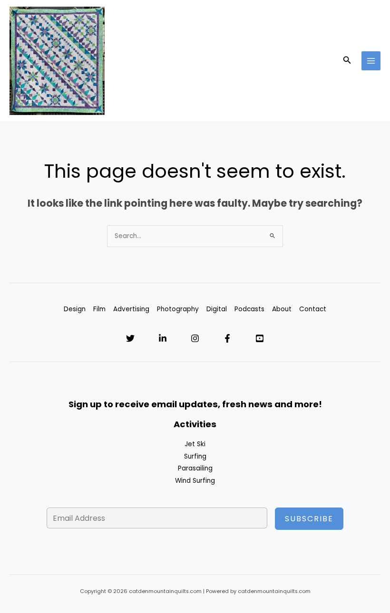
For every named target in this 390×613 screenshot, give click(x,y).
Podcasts (249, 309)
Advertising (131, 309)
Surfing (195, 456)
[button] (347, 60)
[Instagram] (195, 338)
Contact (312, 309)
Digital (216, 309)
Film (99, 309)
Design (75, 309)
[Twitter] (130, 338)
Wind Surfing (195, 480)
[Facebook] (227, 338)
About (282, 309)
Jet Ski (195, 444)
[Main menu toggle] (371, 61)
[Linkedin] (162, 338)
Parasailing (195, 468)
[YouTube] (259, 338)
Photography (178, 309)
